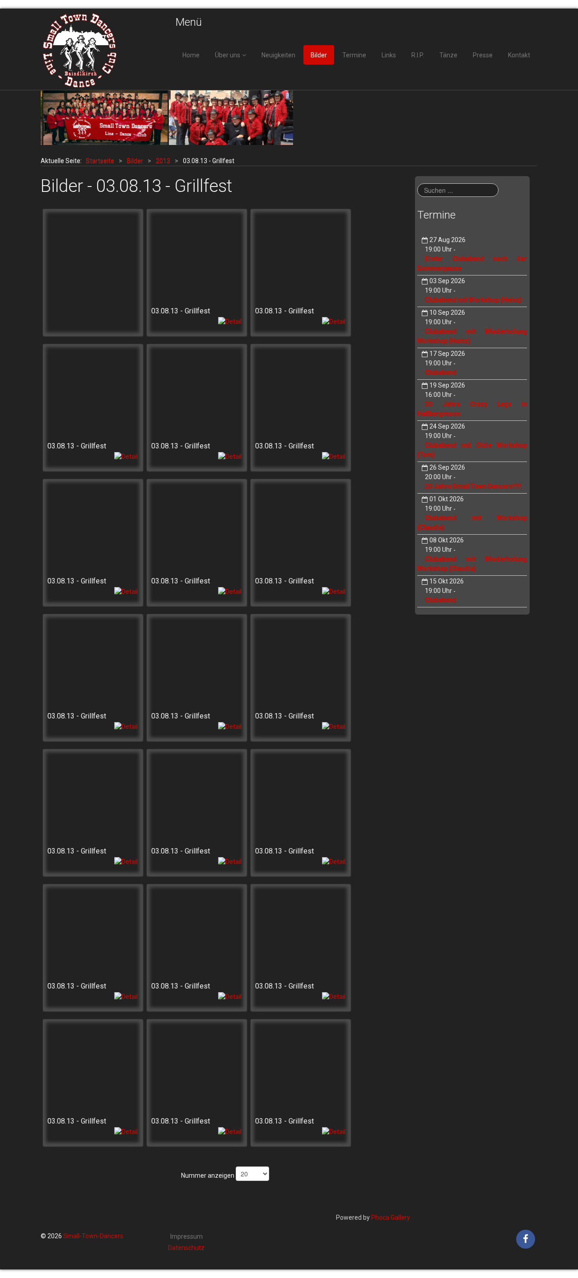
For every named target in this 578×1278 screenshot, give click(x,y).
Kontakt (519, 55)
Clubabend (441, 372)
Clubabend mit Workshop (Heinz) (473, 299)
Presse (483, 55)
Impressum (186, 1236)
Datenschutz (186, 1247)
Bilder (319, 55)
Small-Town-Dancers (93, 1236)
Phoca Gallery (390, 1217)
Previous (52, 118)
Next (525, 118)
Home (191, 55)
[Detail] (230, 321)
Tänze (448, 55)
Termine (354, 55)
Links (389, 55)
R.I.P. (417, 55)
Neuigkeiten (278, 55)
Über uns (227, 55)
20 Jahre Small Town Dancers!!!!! (473, 486)
